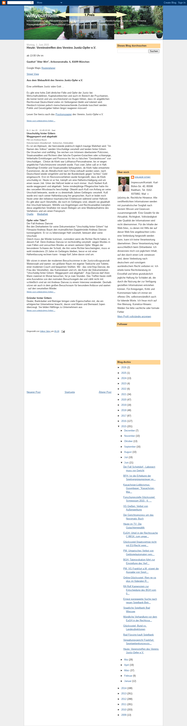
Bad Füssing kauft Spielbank (138, 634)
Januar (128, 681)
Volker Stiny (143, 177)
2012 (124, 699)
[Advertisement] (54, 365)
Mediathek (42, 214)
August (128, 452)
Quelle (30, 214)
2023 (124, 383)
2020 (124, 399)
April (127, 665)
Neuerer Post (34, 392)
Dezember (130, 430)
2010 (124, 709)
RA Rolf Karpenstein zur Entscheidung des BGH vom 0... (139, 590)
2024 (124, 378)
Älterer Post (105, 392)
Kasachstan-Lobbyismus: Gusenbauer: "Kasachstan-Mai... (138, 488)
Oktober (128, 441)
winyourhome (43, 15)
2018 (124, 410)
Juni (126, 462)
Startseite (70, 392)
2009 (124, 715)
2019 (124, 405)
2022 (124, 388)
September (130, 446)
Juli (126, 457)
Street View (33, 74)
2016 (124, 421)
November (130, 436)
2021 (124, 394)
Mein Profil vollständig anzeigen (134, 316)
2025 (124, 373)
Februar (128, 675)
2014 (124, 688)
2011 (124, 704)
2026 (124, 367)
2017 (124, 415)
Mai (126, 659)
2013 (124, 693)
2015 (124, 426)
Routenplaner (48, 68)
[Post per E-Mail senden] (63, 331)
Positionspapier (64, 114)
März (127, 670)
